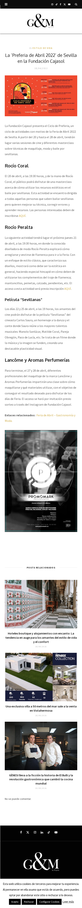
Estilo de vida (42, 48)
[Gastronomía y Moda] (41, 21)
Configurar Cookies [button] (49, 901)
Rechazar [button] (29, 901)
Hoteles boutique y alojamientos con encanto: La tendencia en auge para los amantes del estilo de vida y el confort (41, 637)
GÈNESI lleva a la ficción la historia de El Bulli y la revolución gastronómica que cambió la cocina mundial (41, 779)
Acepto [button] (14, 901)
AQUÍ (22, 216)
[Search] (76, 4)
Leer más (68, 901)
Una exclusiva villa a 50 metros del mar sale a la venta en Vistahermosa (41, 708)
